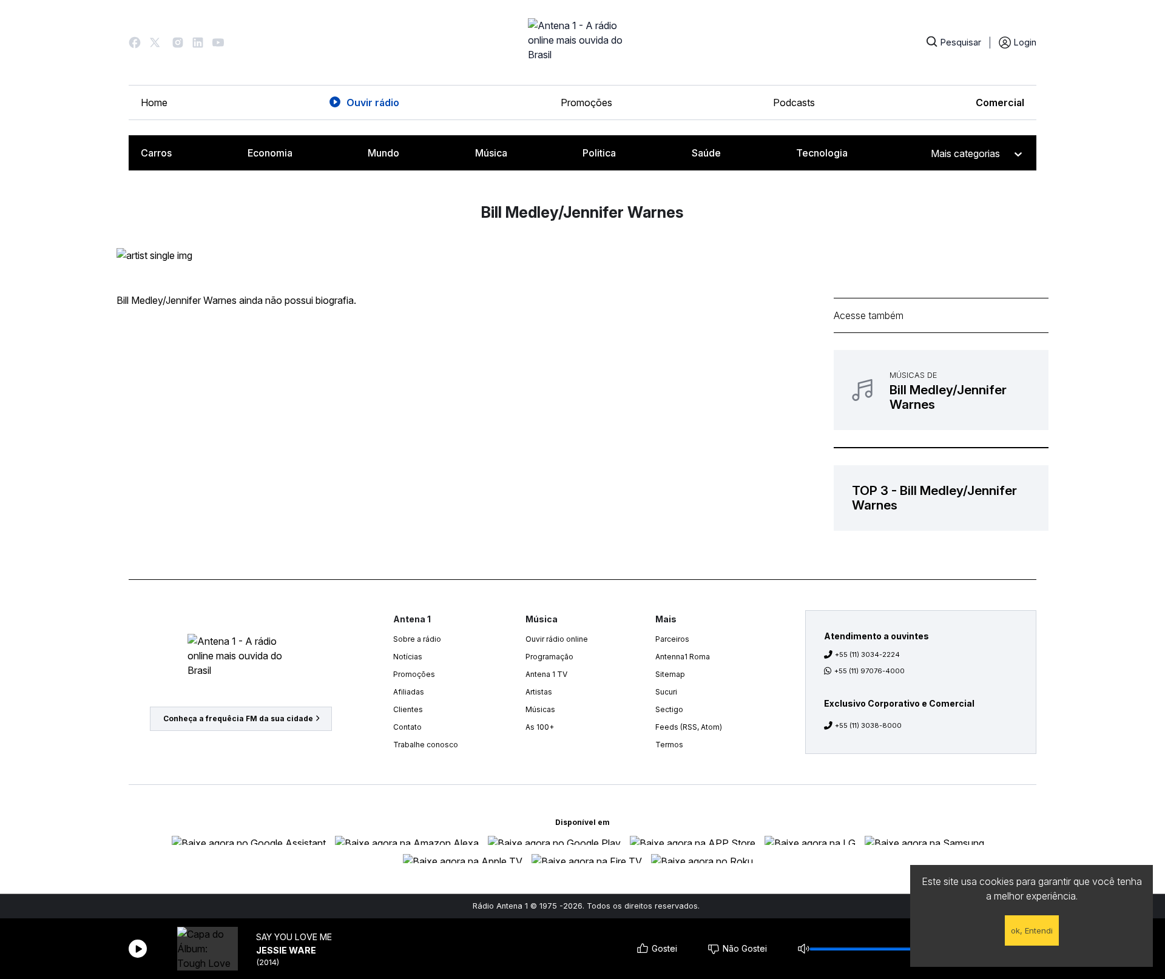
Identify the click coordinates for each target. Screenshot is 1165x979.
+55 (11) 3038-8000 (868, 725)
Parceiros (672, 639)
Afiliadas (408, 691)
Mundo (383, 153)
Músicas (540, 709)
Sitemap (670, 674)
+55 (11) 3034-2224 (867, 654)
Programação (549, 656)
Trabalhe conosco (425, 744)
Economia (270, 153)
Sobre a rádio (417, 639)
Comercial (1000, 102)
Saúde (706, 153)
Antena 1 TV (546, 674)
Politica (599, 153)
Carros (156, 153)
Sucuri (666, 691)
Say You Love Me (294, 937)
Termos (669, 744)
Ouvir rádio (372, 102)
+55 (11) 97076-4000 (869, 671)
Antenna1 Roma (682, 656)
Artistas (538, 691)
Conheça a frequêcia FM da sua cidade (238, 718)
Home (154, 102)
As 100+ (539, 727)
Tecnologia (822, 153)
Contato (407, 727)
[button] (135, 42)
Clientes (408, 709)
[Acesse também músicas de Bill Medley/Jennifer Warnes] (941, 390)
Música (491, 153)
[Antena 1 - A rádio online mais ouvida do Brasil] (582, 42)
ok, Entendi (1032, 930)
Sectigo (669, 709)
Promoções (586, 102)
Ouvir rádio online (556, 639)
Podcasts (794, 102)
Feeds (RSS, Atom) (688, 727)
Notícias (407, 656)
